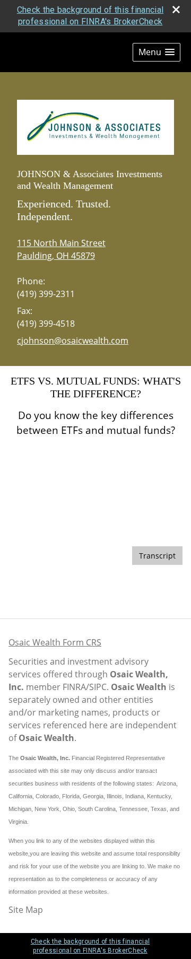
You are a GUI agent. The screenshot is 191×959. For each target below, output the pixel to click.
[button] (156, 52)
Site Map (25, 910)
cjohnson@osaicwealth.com (72, 340)
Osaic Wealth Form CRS (54, 642)
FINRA (74, 687)
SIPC (98, 687)
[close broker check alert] (176, 9)
